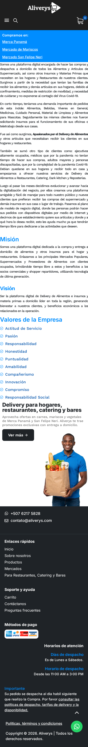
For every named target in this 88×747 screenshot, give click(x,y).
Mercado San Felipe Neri (22, 57)
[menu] (7, 21)
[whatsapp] (77, 726)
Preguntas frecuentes (22, 610)
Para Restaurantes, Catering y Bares (35, 575)
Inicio (9, 549)
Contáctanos (15, 603)
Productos (13, 562)
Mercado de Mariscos (20, 49)
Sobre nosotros (18, 555)
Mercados (13, 568)
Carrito (10, 597)
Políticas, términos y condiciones (34, 723)
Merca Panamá (14, 42)
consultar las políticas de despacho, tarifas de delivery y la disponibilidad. (42, 704)
